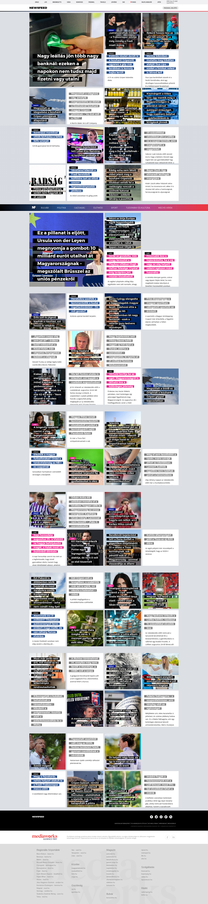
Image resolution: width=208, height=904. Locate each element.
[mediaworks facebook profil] (167, 837)
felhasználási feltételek (139, 823)
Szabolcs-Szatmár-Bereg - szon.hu (50, 894)
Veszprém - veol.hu (79, 853)
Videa (69, 2)
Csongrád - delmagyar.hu (46, 865)
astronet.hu (110, 854)
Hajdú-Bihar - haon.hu (45, 877)
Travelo (103, 2)
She (123, 2)
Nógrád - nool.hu (43, 888)
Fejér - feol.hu (42, 871)
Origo (37, 2)
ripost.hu (144, 850)
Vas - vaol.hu (76, 850)
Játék (159, 2)
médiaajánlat (172, 823)
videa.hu (144, 877)
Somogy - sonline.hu (44, 891)
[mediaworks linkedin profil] (173, 837)
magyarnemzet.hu (78, 868)
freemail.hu (145, 871)
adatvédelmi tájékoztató (122, 823)
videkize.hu (110, 882)
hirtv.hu (74, 874)
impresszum (162, 823)
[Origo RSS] (170, 816)
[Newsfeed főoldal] (38, 816)
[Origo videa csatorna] (165, 816)
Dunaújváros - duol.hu (45, 868)
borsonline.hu (111, 898)
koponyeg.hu (146, 874)
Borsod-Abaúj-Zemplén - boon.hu (49, 862)
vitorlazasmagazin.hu (114, 879)
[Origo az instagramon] (161, 816)
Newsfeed (79, 2)
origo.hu (75, 877)
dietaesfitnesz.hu (112, 877)
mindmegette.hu (112, 871)
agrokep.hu (76, 892)
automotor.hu (111, 857)
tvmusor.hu (110, 885)
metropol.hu (145, 853)
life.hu (143, 856)
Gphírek (114, 2)
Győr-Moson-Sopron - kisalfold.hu (49, 874)
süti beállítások (153, 823)
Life (45, 2)
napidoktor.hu (111, 868)
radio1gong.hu (146, 892)
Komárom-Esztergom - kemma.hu (49, 885)
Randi (134, 2)
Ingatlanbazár (147, 2)
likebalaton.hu (111, 865)
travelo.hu (110, 874)
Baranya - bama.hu (44, 857)
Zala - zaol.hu (77, 856)
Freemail (91, 2)
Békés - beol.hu (43, 860)
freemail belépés (170, 8)
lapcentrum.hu (146, 880)
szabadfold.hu (77, 871)
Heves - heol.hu (43, 879)
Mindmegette (57, 2)
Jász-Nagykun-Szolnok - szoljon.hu (50, 882)
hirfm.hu (144, 895)
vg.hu (74, 889)
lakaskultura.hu (112, 860)
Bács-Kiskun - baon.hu (45, 854)
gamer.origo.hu (112, 862)
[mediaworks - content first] (44, 837)
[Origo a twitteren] (156, 816)
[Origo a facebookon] (151, 816)
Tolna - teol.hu (42, 897)
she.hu (143, 859)
